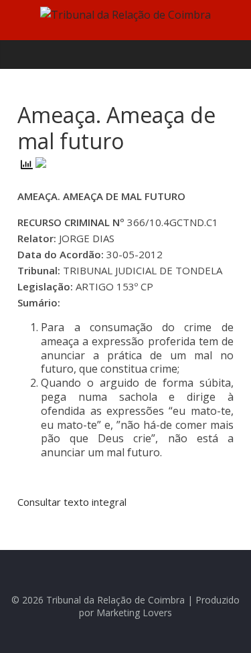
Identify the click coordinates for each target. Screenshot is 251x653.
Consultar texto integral (72, 501)
